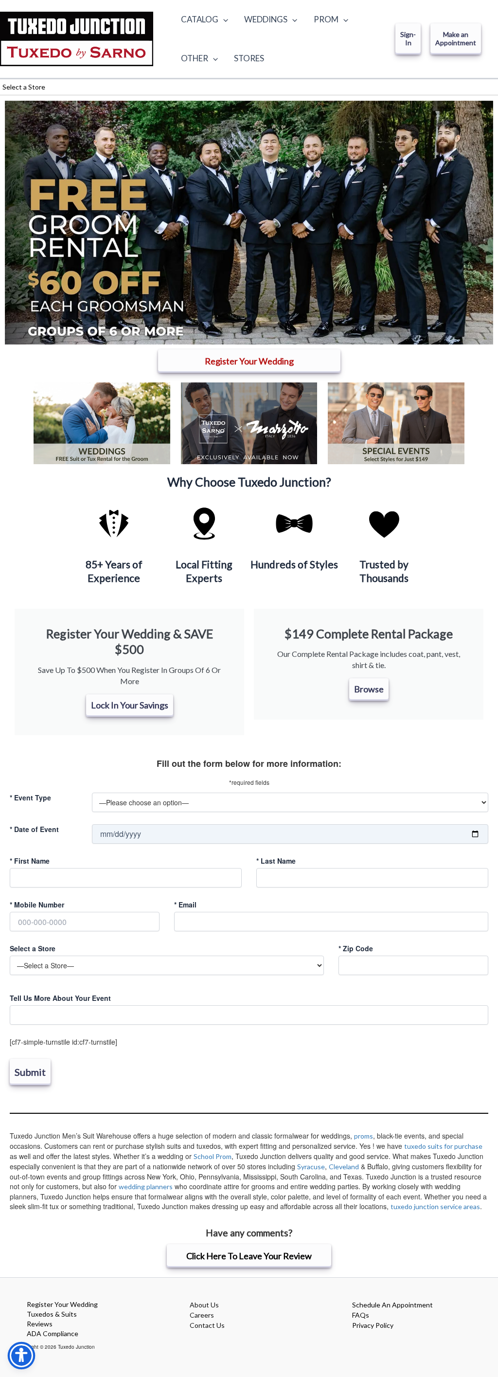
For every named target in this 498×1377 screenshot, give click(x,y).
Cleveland (344, 1166)
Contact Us (207, 1325)
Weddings (265, 19)
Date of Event (34, 829)
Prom (326, 19)
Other (194, 58)
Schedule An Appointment (392, 1305)
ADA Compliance (52, 1333)
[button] (223, 19)
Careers (202, 1315)
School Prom (212, 1156)
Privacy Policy (372, 1325)
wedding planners (146, 1186)
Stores (249, 58)
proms (363, 1136)
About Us (204, 1305)
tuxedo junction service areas (435, 1206)
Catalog (199, 19)
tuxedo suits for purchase (443, 1146)
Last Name (276, 861)
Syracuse (311, 1166)
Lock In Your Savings (129, 705)
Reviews (40, 1324)
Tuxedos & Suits (52, 1314)
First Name (30, 861)
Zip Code (355, 948)
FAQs (360, 1315)
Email (185, 904)
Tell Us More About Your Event (60, 998)
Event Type (30, 797)
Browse (369, 689)
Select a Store (32, 948)
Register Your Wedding (62, 1304)
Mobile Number (37, 904)
